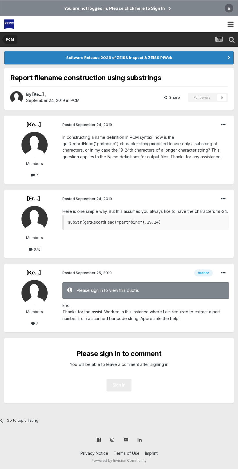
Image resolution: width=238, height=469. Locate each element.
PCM (75, 100)
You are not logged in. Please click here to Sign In (114, 8)
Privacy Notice (94, 453)
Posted (87, 124)
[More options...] (223, 124)
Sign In (119, 384)
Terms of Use (127, 453)
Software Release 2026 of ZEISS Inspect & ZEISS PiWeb (119, 57)
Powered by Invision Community (119, 460)
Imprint (151, 453)
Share (173, 97)
